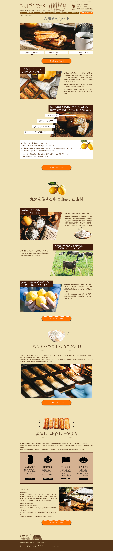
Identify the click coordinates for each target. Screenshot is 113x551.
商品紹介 (42, 13)
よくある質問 (69, 1)
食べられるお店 (64, 13)
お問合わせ (76, 1)
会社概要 (82, 1)
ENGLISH (88, 1)
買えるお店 (74, 13)
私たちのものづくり (29, 13)
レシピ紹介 (53, 13)
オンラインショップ (86, 13)
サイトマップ (43, 545)
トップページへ (21, 13)
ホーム (22, 15)
